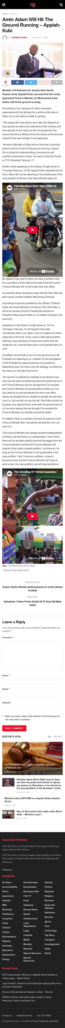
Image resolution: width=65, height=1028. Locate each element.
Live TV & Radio (44, 1015)
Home (4, 13)
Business (13, 13)
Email (6, 688)
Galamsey (28, 904)
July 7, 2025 (22, 818)
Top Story (50, 935)
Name (6, 675)
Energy (6, 959)
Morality (27, 944)
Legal (26, 930)
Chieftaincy (8, 913)
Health (26, 913)
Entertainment (30, 882)
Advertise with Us (24, 1015)
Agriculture (8, 895)
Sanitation (50, 912)
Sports (48, 921)
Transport (50, 939)
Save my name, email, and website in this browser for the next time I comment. (32, 718)
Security (49, 916)
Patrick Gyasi (19, 37)
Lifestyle (27, 935)
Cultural (6, 927)
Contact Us (7, 1015)
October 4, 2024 (24, 792)
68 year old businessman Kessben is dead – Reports (27, 991)
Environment (30, 886)
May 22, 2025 (11, 772)
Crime (5, 922)
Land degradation (29, 924)
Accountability (9, 886)
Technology (51, 930)
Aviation (6, 900)
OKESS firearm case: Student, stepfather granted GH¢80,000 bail (30, 766)
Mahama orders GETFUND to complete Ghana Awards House (32, 800)
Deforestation (9, 936)
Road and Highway (50, 906)
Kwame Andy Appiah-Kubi (16, 570)
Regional (49, 891)
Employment (8, 954)
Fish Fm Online (32, 1021)
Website (6, 702)
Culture (6, 932)
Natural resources (28, 959)
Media (26, 939)
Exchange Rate (31, 891)
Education (7, 950)
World (48, 953)
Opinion (49, 882)
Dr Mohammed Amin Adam (22, 565)
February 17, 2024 (40, 37)
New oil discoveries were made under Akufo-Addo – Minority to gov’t (40, 813)
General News (30, 909)
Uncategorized (52, 944)
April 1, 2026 (10, 805)
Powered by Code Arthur (48, 1021)
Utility (48, 948)
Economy (7, 945)
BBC (4, 904)
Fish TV (27, 895)
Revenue (49, 900)
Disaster (6, 941)
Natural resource (32, 953)
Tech (47, 925)
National (27, 948)
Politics (58, 736)
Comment (8, 637)
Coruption (7, 918)
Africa (5, 891)
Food (26, 900)
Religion (49, 895)
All (49, 736)
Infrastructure (30, 918)
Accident (6, 882)
